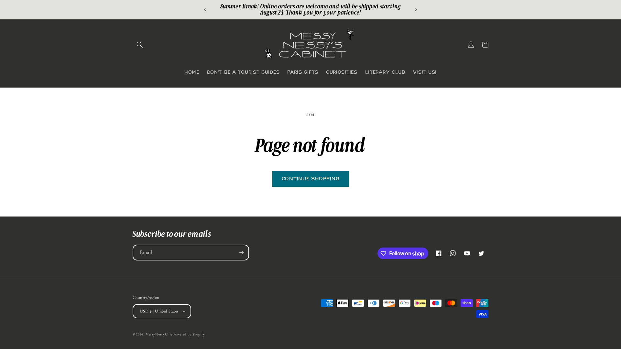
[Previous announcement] (205, 9)
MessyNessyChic (159, 334)
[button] (140, 44)
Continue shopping (311, 179)
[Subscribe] (241, 252)
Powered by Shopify (189, 334)
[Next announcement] (416, 9)
